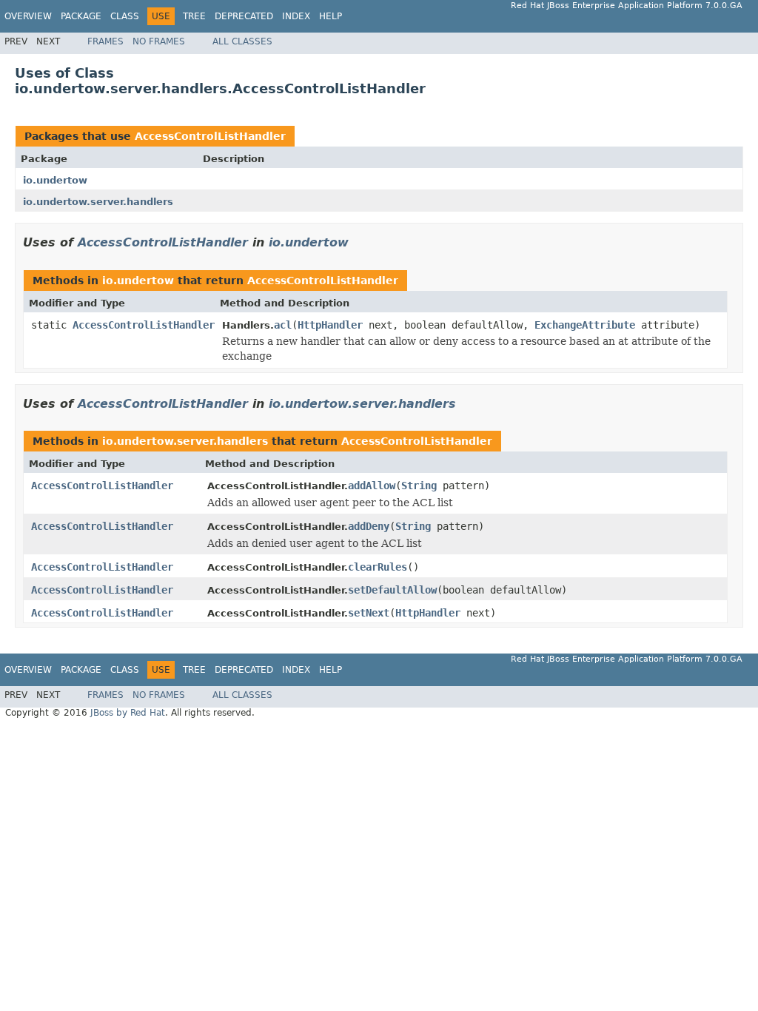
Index (296, 16)
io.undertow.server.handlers (98, 201)
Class (124, 16)
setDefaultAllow (392, 590)
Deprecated (244, 16)
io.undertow (55, 180)
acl (283, 325)
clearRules (377, 567)
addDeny (368, 526)
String (419, 485)
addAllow (371, 485)
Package (81, 16)
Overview (28, 16)
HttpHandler (330, 325)
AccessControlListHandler (210, 136)
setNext (368, 613)
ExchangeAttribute (584, 325)
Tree (194, 16)
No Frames (159, 41)
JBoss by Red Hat (127, 713)
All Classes (242, 41)
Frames (105, 41)
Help (330, 16)
